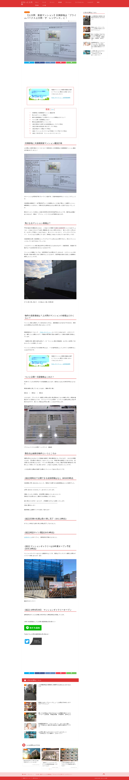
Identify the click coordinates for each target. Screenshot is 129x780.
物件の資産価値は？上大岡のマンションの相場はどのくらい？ (49, 117)
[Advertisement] (50, 76)
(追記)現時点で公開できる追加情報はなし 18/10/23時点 (47, 124)
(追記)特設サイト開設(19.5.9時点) (41, 128)
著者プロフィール (26, 778)
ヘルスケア (90, 2)
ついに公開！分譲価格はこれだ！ (41, 119)
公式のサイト (28, 537)
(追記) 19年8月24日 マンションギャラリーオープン (46, 133)
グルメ (37, 2)
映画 (98, 2)
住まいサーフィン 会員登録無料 (61, 97)
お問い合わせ (35, 778)
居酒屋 (60, 2)
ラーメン (52, 2)
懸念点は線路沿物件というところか (41, 122)
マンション (69, 2)
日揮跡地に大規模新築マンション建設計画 (43, 112)
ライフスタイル (79, 2)
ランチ (44, 2)
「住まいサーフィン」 (45, 332)
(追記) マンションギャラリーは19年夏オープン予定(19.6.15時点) (49, 131)
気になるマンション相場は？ (40, 115)
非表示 (52, 109)
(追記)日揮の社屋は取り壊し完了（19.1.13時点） (45, 126)
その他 (44, 5)
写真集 (37, 5)
